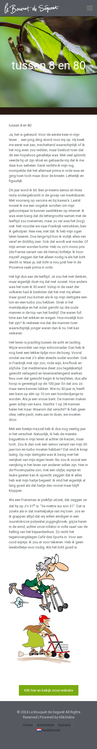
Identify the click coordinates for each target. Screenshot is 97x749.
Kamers (64, 725)
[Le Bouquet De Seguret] (33, 8)
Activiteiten (45, 725)
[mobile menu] (89, 8)
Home (28, 725)
